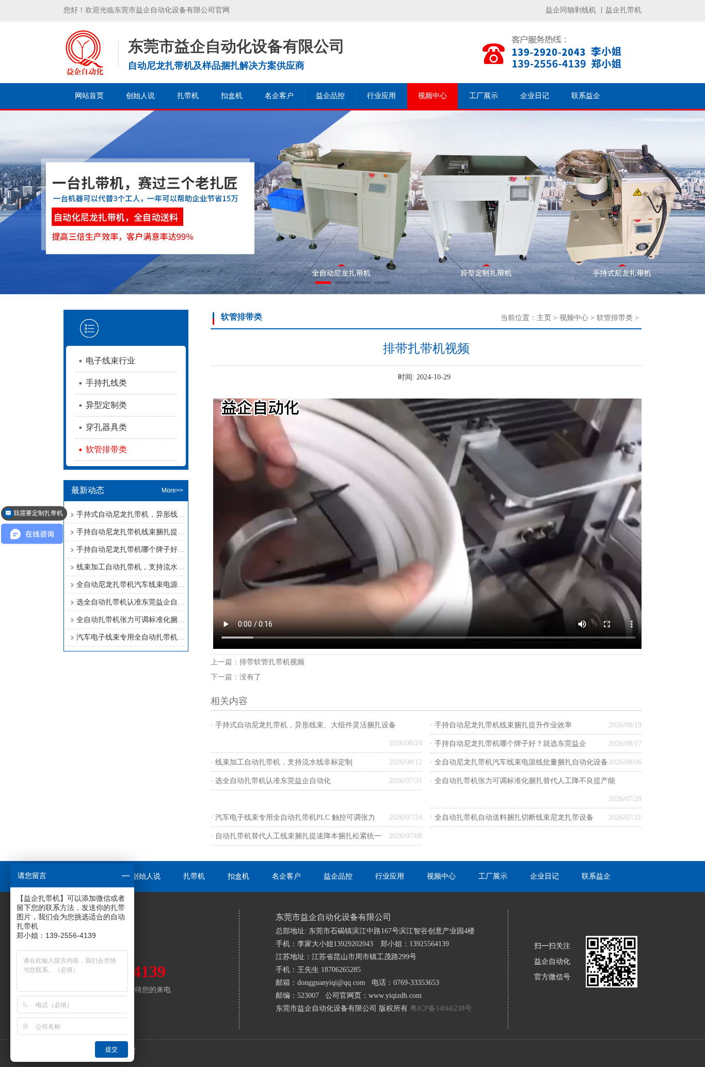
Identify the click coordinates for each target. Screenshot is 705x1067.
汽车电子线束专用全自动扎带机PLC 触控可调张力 (156, 637)
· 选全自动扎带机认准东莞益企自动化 (271, 781)
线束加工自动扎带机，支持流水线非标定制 (145, 567)
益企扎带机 (623, 10)
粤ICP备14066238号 (441, 1008)
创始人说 (140, 96)
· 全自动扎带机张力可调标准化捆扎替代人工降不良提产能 (522, 781)
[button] (323, 282)
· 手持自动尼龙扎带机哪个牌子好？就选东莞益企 (508, 743)
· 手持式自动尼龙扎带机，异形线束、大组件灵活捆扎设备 (303, 725)
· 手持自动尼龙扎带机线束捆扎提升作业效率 (501, 725)
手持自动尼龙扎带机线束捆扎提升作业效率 (145, 532)
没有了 (250, 677)
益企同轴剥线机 (571, 10)
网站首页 (89, 96)
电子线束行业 (110, 360)
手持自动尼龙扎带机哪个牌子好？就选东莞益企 (152, 549)
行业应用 (381, 96)
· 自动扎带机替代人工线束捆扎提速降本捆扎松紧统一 (296, 836)
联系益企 (585, 96)
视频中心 (432, 96)
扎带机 (188, 96)
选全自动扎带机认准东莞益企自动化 (134, 602)
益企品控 (330, 96)
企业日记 (534, 96)
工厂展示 (483, 96)
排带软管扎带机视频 (272, 662)
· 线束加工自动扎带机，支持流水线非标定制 (281, 762)
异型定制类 (106, 405)
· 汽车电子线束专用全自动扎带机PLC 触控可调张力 (293, 817)
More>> (172, 490)
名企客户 (279, 96)
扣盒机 (232, 96)
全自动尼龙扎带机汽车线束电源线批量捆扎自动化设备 (163, 584)
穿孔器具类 (106, 427)
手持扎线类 (106, 382)
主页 (544, 318)
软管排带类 (106, 449)
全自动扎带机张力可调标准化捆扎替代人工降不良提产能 (166, 620)
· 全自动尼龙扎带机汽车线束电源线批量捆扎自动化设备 (519, 762)
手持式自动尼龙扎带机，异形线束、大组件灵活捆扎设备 (166, 514)
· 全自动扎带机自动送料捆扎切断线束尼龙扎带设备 (512, 817)
